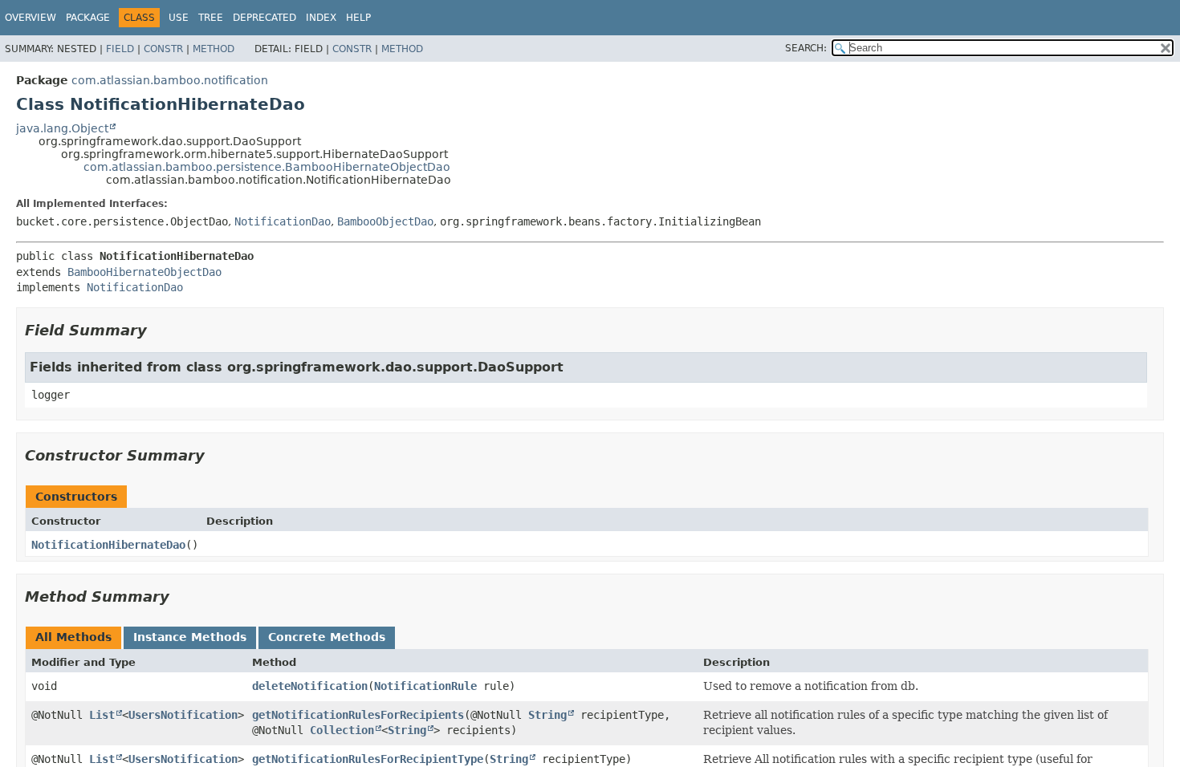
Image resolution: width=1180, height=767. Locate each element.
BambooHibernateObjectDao (144, 272)
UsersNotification (183, 714)
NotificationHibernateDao (108, 544)
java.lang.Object (62, 128)
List (102, 714)
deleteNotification (310, 686)
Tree (210, 17)
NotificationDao (282, 221)
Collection (342, 730)
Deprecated (264, 17)
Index (321, 17)
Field (120, 49)
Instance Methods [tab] (189, 637)
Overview (30, 17)
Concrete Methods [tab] (326, 637)
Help (358, 17)
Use (179, 17)
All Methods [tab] (73, 637)
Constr (163, 49)
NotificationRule (425, 686)
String (547, 714)
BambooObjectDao (385, 221)
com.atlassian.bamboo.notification (169, 80)
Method (213, 49)
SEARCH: (806, 48)
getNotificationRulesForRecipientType (367, 759)
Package (88, 17)
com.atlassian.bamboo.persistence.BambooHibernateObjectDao (266, 166)
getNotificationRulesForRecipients (358, 714)
